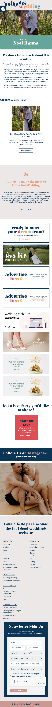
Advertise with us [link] (9, 615)
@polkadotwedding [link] (26, 457)
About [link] (5, 589)
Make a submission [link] (10, 608)
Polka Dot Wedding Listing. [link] (14, 74)
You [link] (4, 553)
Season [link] (32, 565)
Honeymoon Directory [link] (11, 581)
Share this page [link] (23, 81)
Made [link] (5, 550)
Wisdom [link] (6, 547)
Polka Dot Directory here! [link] (38, 87)
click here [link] (33, 74)
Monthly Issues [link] (35, 567)
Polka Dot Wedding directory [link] (26, 66)
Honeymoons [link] (8, 556)
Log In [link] (5, 599)
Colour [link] (32, 553)
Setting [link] (32, 562)
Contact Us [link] (7, 597)
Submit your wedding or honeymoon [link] (12, 612)
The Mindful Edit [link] (9, 565)
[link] (3, 9)
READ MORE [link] (26, 150)
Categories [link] (34, 544)
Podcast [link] (6, 559)
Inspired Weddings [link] (37, 547)
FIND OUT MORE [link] (26, 209)
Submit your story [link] (26, 435)
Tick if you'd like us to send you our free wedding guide (25, 674)
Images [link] (32, 550)
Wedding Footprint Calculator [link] (10, 568)
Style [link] (31, 559)
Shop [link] (5, 562)
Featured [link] (6, 544)
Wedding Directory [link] (10, 578)
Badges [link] (6, 618)
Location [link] (33, 556)
